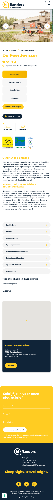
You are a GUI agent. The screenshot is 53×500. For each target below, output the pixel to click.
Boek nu (11, 365)
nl (46, 2)
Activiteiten (15, 90)
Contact (14, 98)
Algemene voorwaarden (31, 493)
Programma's (15, 82)
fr (49, 2)
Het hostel (14, 74)
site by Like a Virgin (28, 497)
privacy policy (22, 437)
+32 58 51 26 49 (11, 356)
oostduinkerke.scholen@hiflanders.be (20, 354)
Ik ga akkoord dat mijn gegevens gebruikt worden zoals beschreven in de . (25, 436)
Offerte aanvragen (13, 107)
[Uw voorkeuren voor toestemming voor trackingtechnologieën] (4, 495)
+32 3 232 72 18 (28, 462)
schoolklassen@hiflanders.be (33, 465)
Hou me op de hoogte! (15, 430)
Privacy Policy (17, 493)
